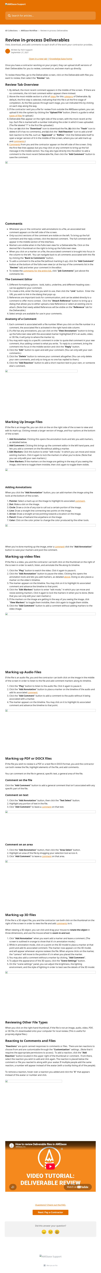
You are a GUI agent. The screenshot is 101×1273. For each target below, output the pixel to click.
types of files (15, 115)
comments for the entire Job (37, 270)
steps (53, 96)
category (68, 96)
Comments (14, 144)
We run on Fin (52, 1265)
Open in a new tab (38, 58)
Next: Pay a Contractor (50, 1212)
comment (80, 501)
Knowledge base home (60, 58)
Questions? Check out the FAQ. (50, 1205)
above (67, 576)
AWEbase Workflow (29, 30)
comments (19, 141)
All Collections (11, 30)
